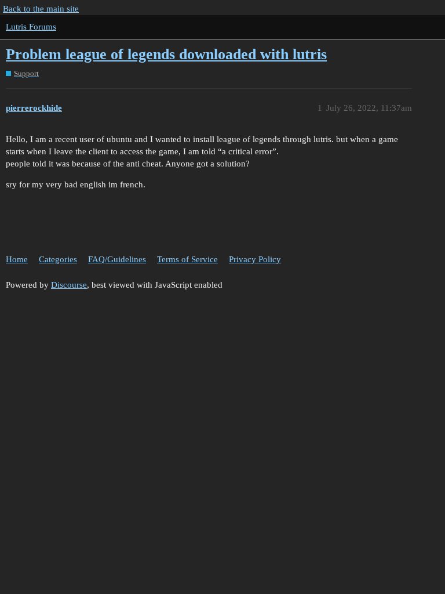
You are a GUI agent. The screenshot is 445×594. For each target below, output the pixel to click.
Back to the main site (41, 8)
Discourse (69, 284)
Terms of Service (187, 259)
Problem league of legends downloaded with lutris (166, 54)
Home (17, 259)
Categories (58, 259)
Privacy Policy (255, 259)
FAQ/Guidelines (117, 259)
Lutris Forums (31, 26)
